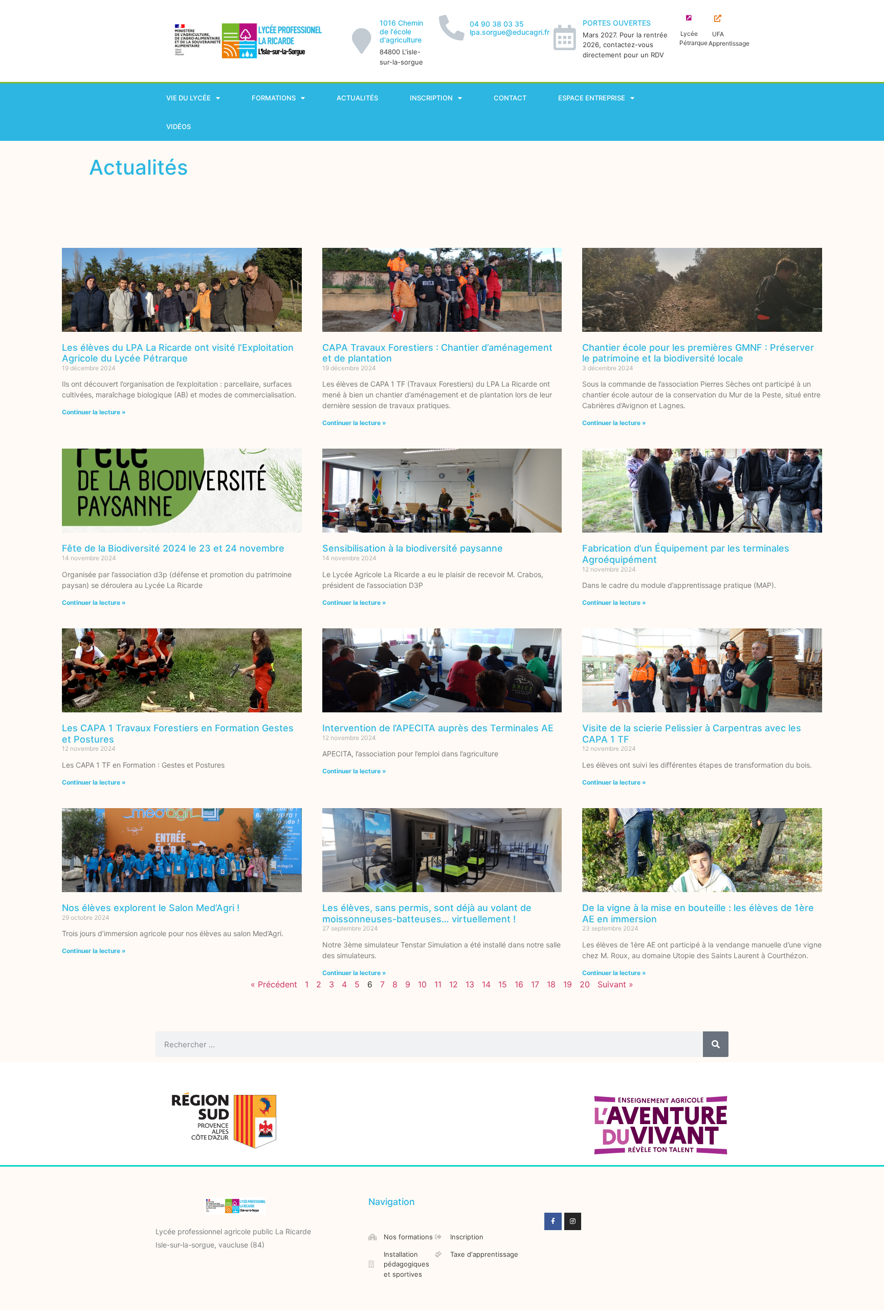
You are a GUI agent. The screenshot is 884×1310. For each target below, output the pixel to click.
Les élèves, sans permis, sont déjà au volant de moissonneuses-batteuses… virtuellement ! (427, 913)
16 (519, 984)
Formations (274, 98)
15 (502, 984)
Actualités (357, 98)
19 (567, 984)
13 (470, 984)
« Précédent (274, 984)
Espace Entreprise (591, 98)
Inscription (431, 98)
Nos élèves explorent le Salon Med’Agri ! (150, 907)
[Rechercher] (715, 1044)
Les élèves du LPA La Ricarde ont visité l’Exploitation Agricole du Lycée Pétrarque (178, 353)
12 (453, 984)
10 (422, 984)
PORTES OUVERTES (617, 22)
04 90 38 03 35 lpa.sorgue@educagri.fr (509, 28)
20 (585, 984)
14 (486, 984)
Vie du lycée (188, 98)
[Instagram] (573, 1221)
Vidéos (178, 126)
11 (437, 984)
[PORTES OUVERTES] (565, 37)
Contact (510, 98)
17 (535, 984)
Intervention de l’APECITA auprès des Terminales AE (438, 728)
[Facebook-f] (553, 1221)
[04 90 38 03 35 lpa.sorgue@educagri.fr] (452, 27)
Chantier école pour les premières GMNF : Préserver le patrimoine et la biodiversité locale (698, 353)
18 (551, 984)
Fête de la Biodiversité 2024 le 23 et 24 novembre (173, 548)
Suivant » (615, 984)
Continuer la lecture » (94, 412)
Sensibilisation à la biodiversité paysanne (412, 548)
